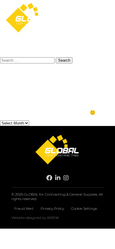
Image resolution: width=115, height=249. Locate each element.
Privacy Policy (52, 208)
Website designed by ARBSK (35, 217)
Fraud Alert (24, 208)
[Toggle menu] (104, 18)
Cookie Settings (84, 208)
